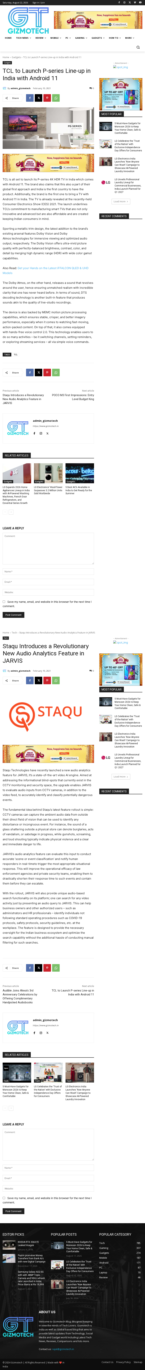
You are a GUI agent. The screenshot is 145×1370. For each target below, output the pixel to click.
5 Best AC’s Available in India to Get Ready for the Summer (79, 490)
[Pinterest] (47, 98)
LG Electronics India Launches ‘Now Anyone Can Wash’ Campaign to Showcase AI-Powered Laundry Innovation (127, 165)
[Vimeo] (135, 3)
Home (6, 57)
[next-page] (11, 512)
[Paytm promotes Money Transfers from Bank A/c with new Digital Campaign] (9, 1258)
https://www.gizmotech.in (46, 426)
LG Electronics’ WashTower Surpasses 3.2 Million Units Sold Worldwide (48, 490)
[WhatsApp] (56, 98)
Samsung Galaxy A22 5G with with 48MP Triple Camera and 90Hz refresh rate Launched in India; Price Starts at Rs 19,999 (31, 1278)
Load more (120, 201)
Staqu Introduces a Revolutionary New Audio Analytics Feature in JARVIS (23, 399)
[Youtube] (140, 3)
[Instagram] (124, 3)
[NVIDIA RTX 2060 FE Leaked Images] (9, 1245)
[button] (137, 47)
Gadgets (16, 57)
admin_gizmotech (21, 88)
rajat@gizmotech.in (63, 1349)
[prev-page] (5, 512)
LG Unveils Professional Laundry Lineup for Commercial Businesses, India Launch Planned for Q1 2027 (128, 185)
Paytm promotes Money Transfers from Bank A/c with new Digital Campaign (32, 1258)
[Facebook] (119, 3)
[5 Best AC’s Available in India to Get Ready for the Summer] (80, 473)
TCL (16, 354)
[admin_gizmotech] (5, 88)
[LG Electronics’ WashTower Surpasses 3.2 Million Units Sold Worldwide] (48, 473)
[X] (130, 3)
